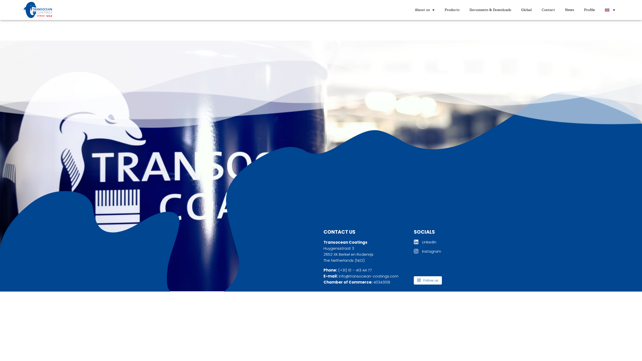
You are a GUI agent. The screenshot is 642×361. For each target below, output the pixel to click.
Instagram (431, 251)
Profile (589, 10)
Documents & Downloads (490, 10)
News (569, 10)
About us (422, 10)
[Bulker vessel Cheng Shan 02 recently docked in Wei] (467, 266)
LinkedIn (429, 242)
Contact (548, 10)
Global (526, 10)
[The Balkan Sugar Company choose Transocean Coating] (445, 266)
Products (452, 10)
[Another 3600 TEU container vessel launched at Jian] (423, 266)
